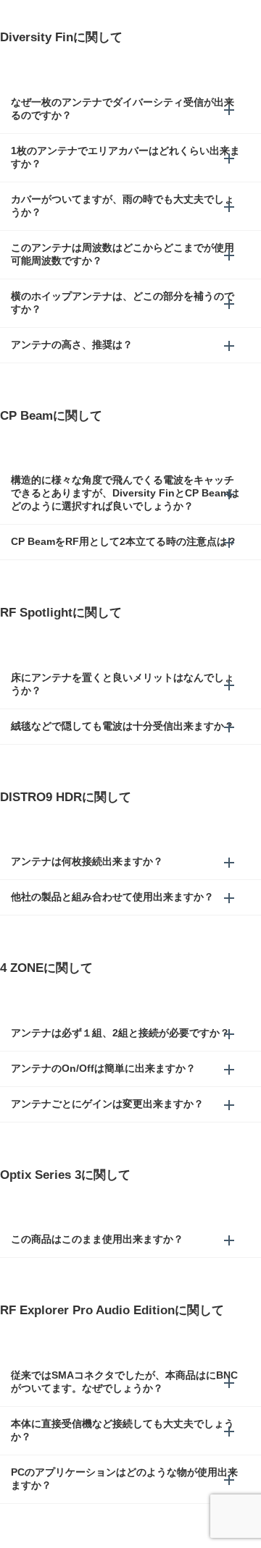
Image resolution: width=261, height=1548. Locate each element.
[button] (130, 109)
